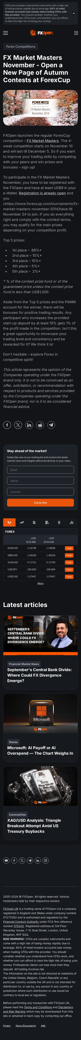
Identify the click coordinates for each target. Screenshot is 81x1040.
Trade (69, 548)
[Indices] (71, 522)
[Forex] (9, 522)
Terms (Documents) (26, 1025)
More (40, 583)
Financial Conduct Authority (21, 921)
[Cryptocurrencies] (59, 522)
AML (43, 1025)
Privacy (7, 1025)
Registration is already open (42, 193)
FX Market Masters (43, 141)
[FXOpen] (41, 33)
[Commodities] (46, 522)
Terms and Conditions (38, 1007)
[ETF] (34, 522)
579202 (19, 926)
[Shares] (22, 522)
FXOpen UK (10, 908)
